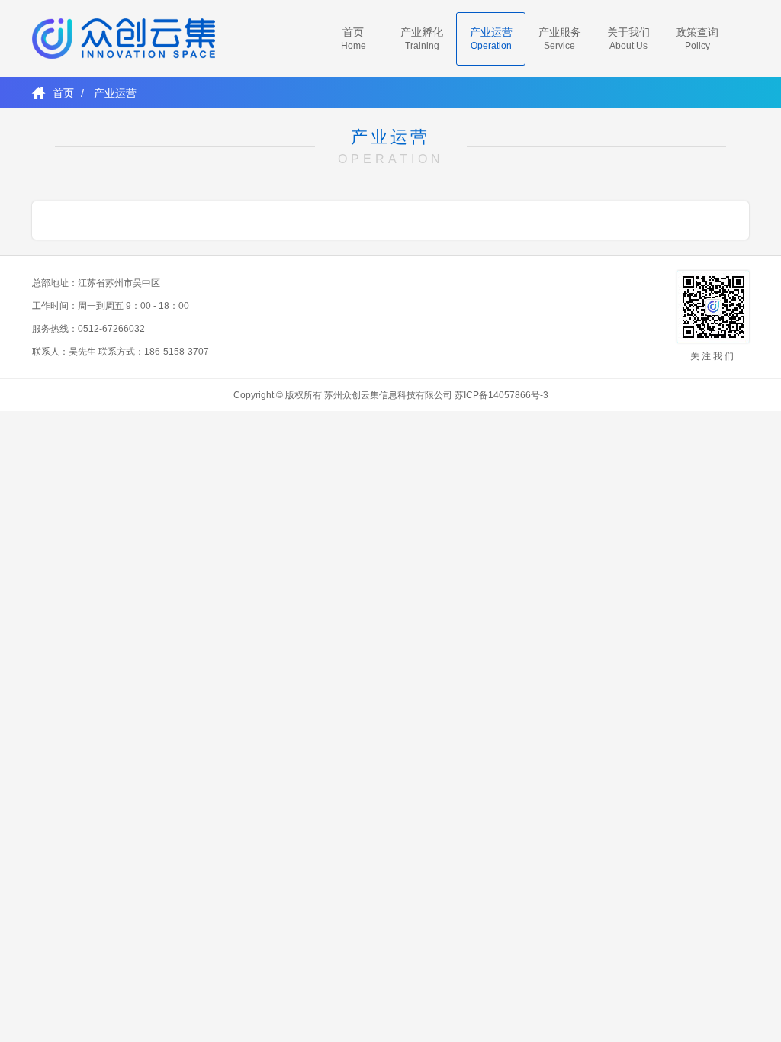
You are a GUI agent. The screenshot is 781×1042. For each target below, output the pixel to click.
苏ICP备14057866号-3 (501, 395)
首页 (63, 93)
